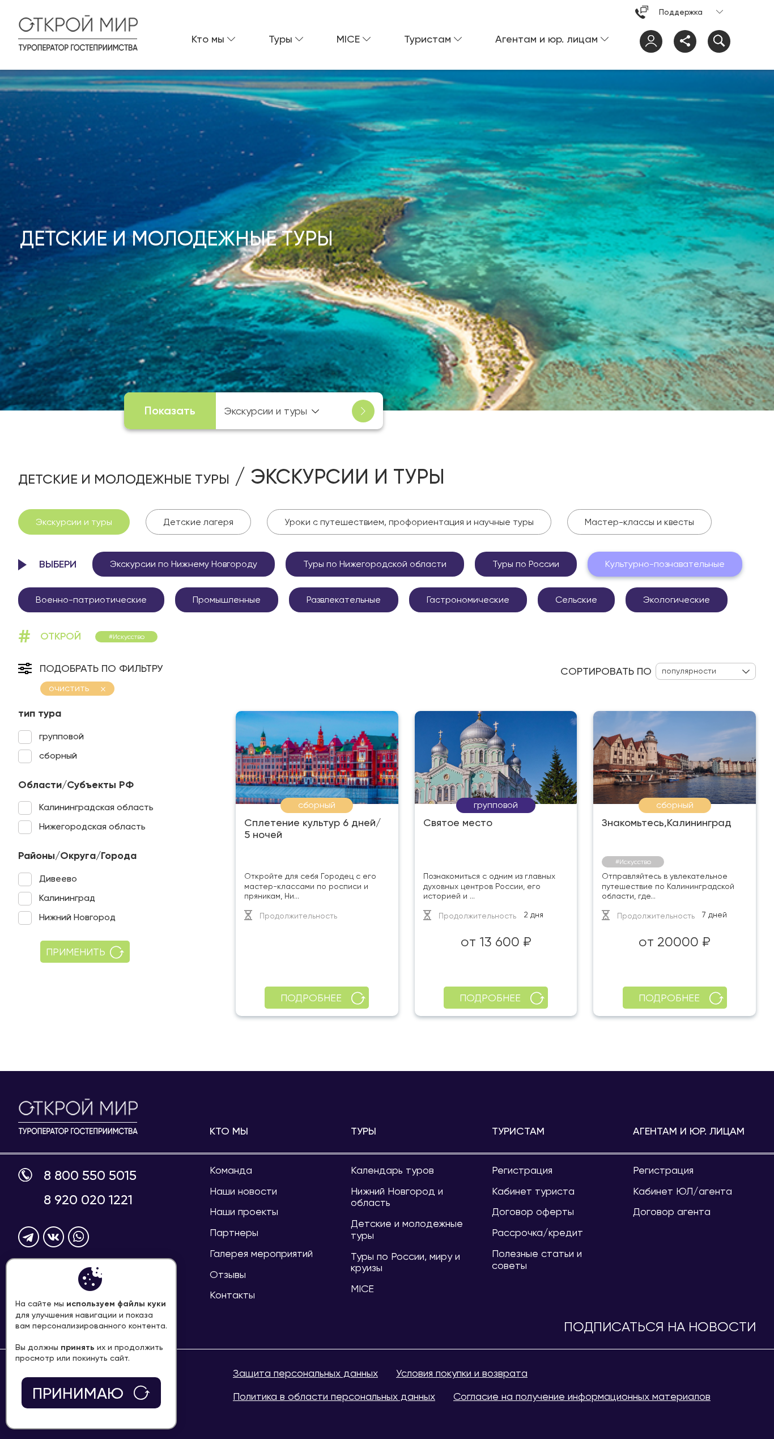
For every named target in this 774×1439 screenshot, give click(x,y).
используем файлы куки (116, 1303)
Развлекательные (344, 599)
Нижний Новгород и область (397, 1197)
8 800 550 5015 (90, 1175)
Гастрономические (468, 599)
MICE (362, 1288)
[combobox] (270, 410)
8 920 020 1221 (88, 1200)
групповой (61, 736)
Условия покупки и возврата (462, 1373)
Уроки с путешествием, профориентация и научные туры (409, 522)
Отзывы (228, 1274)
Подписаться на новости (660, 1327)
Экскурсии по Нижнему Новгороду (183, 563)
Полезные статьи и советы (537, 1259)
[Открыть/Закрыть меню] (744, 41)
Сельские (576, 599)
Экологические (676, 599)
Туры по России (525, 563)
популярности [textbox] (689, 670)
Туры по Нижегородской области (374, 563)
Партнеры (234, 1232)
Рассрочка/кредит (537, 1232)
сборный (58, 755)
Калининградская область (96, 807)
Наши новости (243, 1191)
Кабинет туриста (533, 1191)
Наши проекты (244, 1211)
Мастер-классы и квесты (639, 522)
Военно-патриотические (91, 599)
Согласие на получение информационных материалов (582, 1396)
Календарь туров (392, 1170)
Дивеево (58, 878)
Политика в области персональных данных (334, 1396)
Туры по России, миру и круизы (405, 1262)
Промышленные (227, 599)
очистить (69, 688)
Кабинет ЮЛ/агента (682, 1191)
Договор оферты (533, 1211)
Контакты (232, 1295)
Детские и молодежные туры (123, 479)
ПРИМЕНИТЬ (75, 952)
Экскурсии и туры (74, 522)
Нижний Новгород (77, 917)
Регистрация (522, 1170)
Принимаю (78, 1393)
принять (78, 1347)
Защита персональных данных (305, 1373)
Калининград (67, 897)
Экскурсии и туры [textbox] (265, 411)
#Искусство (126, 637)
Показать (169, 410)
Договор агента (672, 1211)
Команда (231, 1170)
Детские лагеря (198, 522)
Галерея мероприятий (261, 1253)
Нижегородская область (92, 826)
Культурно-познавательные (665, 563)
